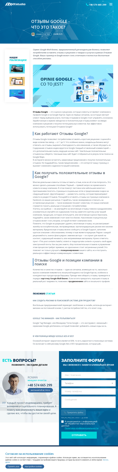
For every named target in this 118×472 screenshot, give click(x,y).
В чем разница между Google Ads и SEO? (53, 336)
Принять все (13, 466)
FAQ (48, 34)
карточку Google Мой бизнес (54, 278)
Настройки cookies (33, 466)
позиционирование (70, 250)
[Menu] (110, 4)
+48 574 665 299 (97, 4)
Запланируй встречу (40, 390)
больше (112, 421)
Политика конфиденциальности (81, 428)
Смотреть (16, 72)
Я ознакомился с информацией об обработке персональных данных (79, 423)
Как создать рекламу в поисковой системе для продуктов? (64, 300)
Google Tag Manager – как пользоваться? (54, 318)
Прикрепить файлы (73, 412)
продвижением (75, 281)
